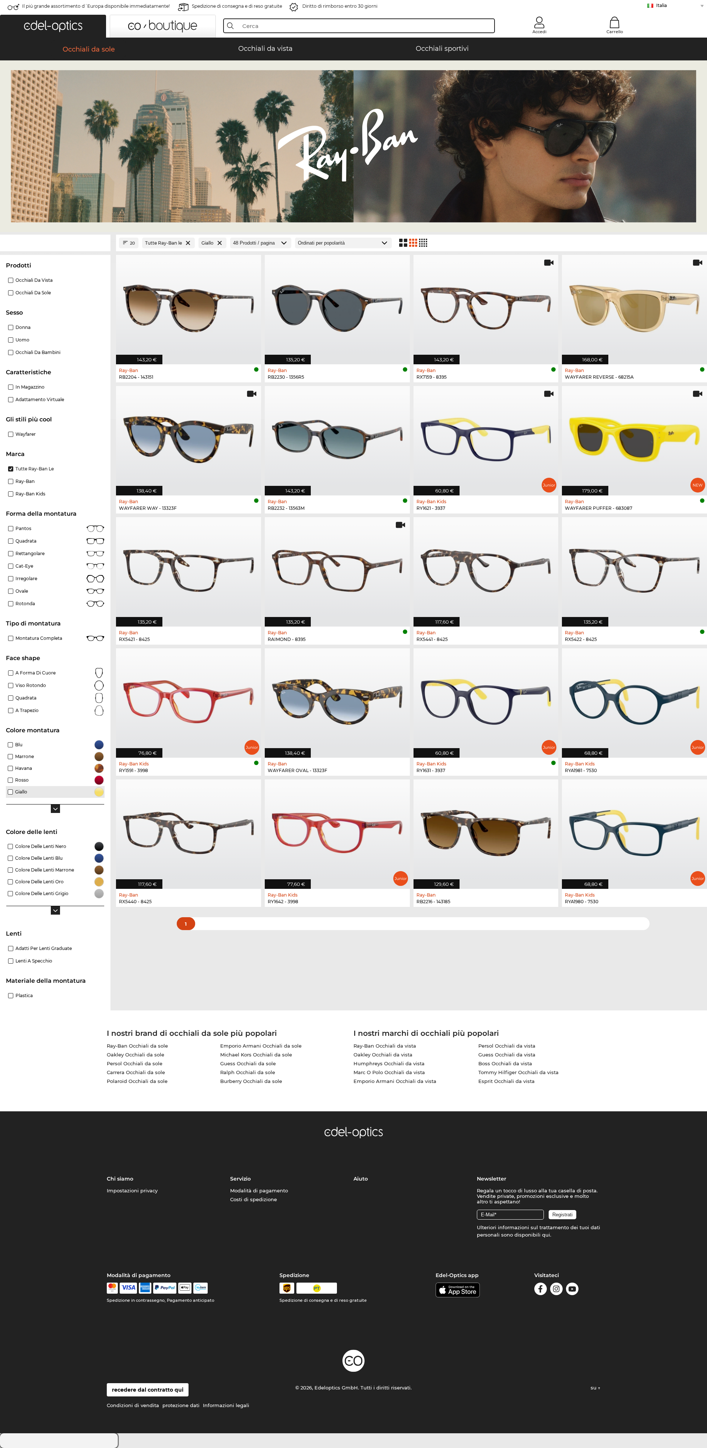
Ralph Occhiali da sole (247, 1072)
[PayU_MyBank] (200, 1288)
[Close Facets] (55, 243)
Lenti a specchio (33, 961)
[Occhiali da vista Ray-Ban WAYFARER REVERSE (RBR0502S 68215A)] (634, 306)
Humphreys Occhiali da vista (389, 1063)
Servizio (240, 1178)
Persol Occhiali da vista (506, 1046)
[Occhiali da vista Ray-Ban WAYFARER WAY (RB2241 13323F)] (188, 437)
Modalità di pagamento (259, 1190)
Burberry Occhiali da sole (251, 1081)
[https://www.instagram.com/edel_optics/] (556, 1290)
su (594, 1388)
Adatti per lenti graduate (43, 948)
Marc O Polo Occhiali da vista (389, 1072)
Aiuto (361, 1178)
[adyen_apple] (184, 1288)
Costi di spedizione (253, 1199)
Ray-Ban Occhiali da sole (137, 1046)
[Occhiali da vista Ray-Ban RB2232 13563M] (337, 437)
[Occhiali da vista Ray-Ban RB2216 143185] (486, 830)
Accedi (539, 31)
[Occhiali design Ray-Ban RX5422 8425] (634, 568)
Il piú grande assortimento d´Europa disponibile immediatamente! (96, 6)
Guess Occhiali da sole (248, 1063)
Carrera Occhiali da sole (136, 1072)
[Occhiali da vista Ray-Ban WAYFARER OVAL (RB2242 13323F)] (337, 699)
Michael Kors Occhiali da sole (256, 1055)
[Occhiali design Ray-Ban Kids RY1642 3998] (337, 830)
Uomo (22, 340)
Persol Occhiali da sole (134, 1063)
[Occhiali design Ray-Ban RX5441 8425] (486, 568)
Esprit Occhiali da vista (506, 1081)
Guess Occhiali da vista (506, 1055)
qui (546, 1235)
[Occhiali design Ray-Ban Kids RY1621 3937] (486, 437)
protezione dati (181, 1405)
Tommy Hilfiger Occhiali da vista (518, 1072)
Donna (23, 327)
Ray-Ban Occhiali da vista (385, 1046)
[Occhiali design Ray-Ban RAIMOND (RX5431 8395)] (337, 568)
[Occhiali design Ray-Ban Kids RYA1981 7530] (634, 699)
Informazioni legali (226, 1405)
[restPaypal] (164, 1288)
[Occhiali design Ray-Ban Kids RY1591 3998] (188, 699)
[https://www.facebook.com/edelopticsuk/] (540, 1290)
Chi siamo (120, 1178)
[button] (53, 26)
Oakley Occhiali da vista (383, 1055)
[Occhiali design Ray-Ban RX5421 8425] (188, 568)
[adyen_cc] (112, 1288)
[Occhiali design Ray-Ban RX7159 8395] (486, 306)
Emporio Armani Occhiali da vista (395, 1081)
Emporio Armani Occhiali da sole (261, 1046)
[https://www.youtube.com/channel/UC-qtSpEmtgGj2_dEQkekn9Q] (572, 1290)
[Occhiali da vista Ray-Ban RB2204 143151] (188, 306)
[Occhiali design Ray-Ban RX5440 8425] (188, 830)
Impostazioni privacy (132, 1190)
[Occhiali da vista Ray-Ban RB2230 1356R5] (337, 306)
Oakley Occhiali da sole (135, 1055)
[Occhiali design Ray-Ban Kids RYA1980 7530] (634, 830)
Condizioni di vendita (133, 1405)
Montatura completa (38, 638)
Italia (661, 5)
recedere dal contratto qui (147, 1389)
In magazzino (30, 387)
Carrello (614, 31)
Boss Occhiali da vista (505, 1063)
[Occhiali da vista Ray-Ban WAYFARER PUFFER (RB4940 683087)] (634, 437)
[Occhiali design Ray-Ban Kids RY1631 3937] (486, 699)
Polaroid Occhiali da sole (137, 1081)
